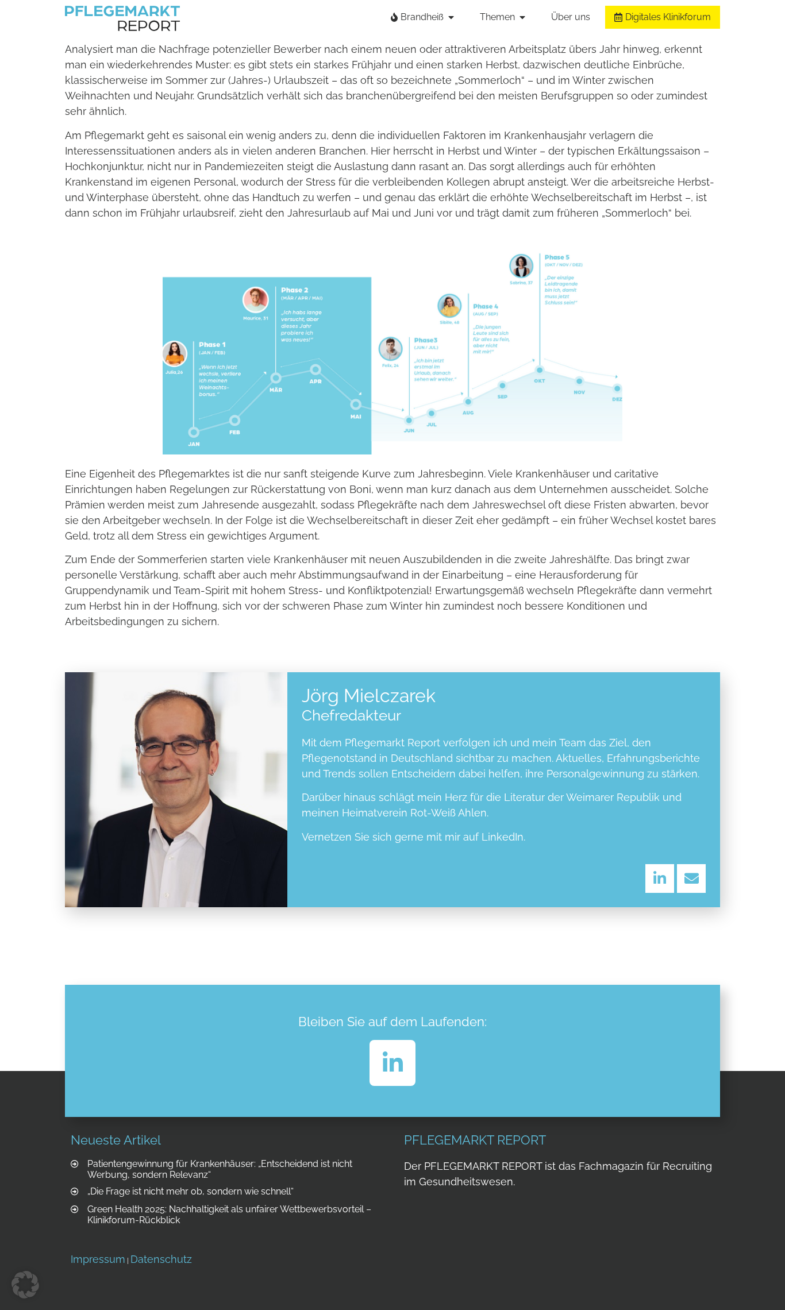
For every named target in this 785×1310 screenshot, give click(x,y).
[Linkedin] (659, 878)
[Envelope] (691, 878)
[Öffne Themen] (522, 17)
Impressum (98, 1259)
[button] (25, 1284)
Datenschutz (161, 1259)
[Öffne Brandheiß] (451, 17)
